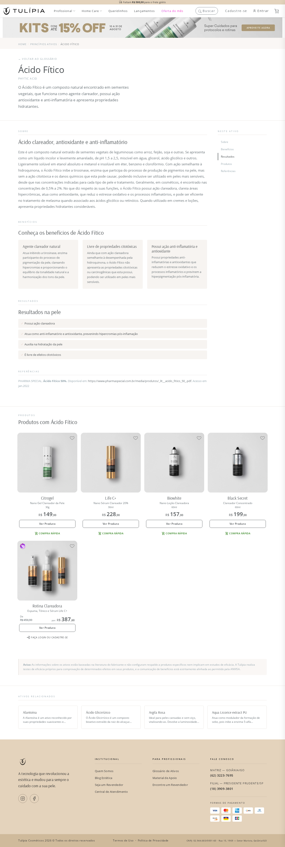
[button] (206, 10)
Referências (228, 171)
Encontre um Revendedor (170, 785)
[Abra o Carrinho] (278, 10)
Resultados (227, 156)
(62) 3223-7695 (221, 775)
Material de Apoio (165, 778)
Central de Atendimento (111, 792)
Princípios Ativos (43, 44)
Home (22, 44)
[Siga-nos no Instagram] (22, 798)
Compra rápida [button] (49, 533)
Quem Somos (104, 771)
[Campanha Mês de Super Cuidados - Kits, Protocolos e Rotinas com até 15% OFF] (142, 27)
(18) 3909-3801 (221, 789)
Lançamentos (144, 11)
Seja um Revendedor (109, 785)
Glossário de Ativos (166, 771)
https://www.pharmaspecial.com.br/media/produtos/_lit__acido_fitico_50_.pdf (139, 381)
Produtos (226, 164)
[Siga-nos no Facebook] (34, 798)
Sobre (224, 142)
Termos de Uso (123, 840)
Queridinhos (118, 11)
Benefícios (227, 149)
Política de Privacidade (153, 840)
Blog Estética (103, 778)
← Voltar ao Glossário (37, 58)
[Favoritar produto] (72, 438)
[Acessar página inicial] (24, 11)
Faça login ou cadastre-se (49, 637)
